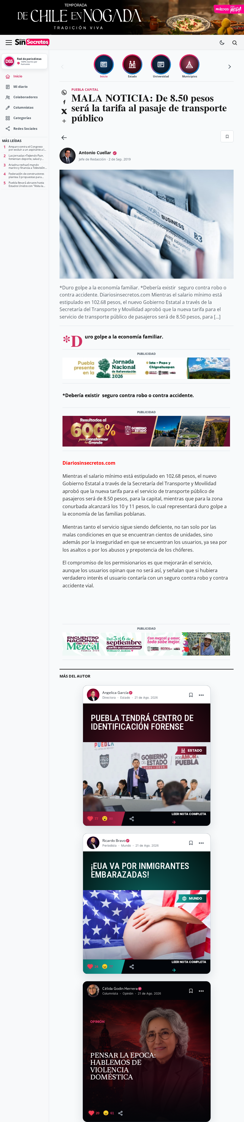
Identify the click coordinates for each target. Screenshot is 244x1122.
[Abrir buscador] (234, 43)
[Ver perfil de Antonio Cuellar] (68, 156)
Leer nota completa (189, 818)
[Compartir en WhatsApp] (64, 92)
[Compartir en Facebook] (64, 102)
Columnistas (23, 107)
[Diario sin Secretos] (32, 42)
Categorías (22, 118)
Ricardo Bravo (114, 840)
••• (201, 695)
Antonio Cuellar (95, 152)
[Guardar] (227, 136)
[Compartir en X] (64, 111)
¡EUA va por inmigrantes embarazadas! (140, 870)
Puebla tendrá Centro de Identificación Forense (142, 722)
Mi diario (20, 87)
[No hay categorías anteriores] (63, 66)
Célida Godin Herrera (120, 988)
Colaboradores (25, 97)
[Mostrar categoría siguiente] (228, 66)
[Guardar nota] (191, 695)
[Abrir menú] (9, 42)
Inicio (17, 76)
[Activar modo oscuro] (222, 42)
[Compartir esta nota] (131, 818)
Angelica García (115, 693)
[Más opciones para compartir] (64, 121)
